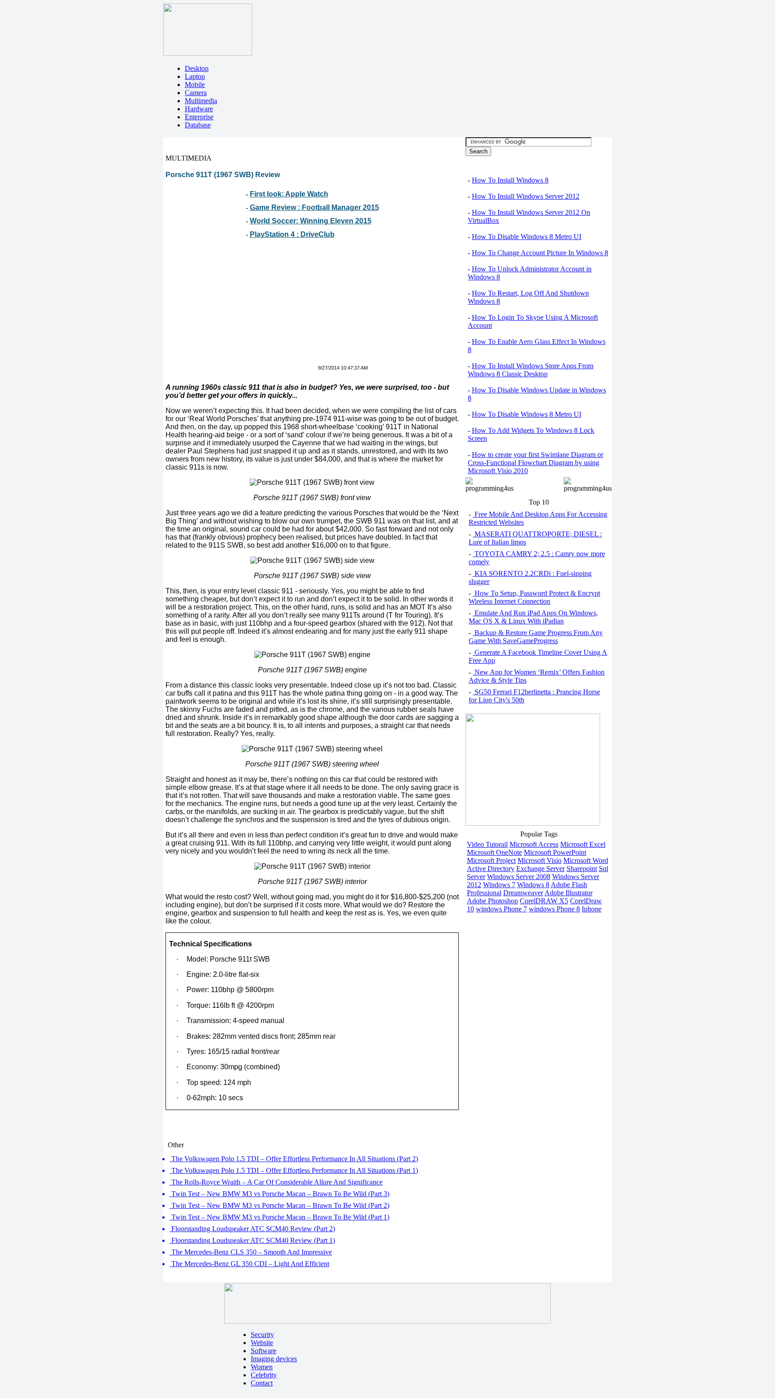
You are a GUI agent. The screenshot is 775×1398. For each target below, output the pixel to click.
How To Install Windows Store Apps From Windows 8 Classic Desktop (530, 370)
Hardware (199, 109)
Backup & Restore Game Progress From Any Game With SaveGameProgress (536, 637)
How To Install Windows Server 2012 (525, 196)
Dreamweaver (523, 893)
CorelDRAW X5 (544, 901)
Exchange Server (540, 868)
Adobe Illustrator (568, 893)
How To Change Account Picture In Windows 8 (540, 253)
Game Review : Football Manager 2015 (314, 207)
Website (262, 1342)
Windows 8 (533, 884)
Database (198, 125)
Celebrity (264, 1375)
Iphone (591, 909)
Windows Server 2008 (518, 876)
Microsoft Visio (540, 860)
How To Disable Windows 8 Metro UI (526, 236)
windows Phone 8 (554, 909)
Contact (262, 1383)
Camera (196, 92)
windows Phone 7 (501, 909)
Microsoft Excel (582, 844)
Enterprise (199, 117)
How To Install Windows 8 (510, 180)
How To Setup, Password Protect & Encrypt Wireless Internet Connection (534, 597)
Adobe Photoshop (492, 901)
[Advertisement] (240, 307)
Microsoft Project (491, 860)
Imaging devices (274, 1359)
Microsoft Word (585, 860)
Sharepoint (581, 868)
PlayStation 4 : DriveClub (292, 234)
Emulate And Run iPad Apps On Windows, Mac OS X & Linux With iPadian (533, 617)
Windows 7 (499, 884)
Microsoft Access (533, 844)
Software (263, 1350)
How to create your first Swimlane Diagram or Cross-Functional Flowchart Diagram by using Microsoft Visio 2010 (535, 463)
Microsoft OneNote (494, 852)
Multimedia (201, 101)
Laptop (195, 76)
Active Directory (490, 868)
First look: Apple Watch (289, 194)
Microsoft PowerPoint (555, 852)
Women (262, 1367)
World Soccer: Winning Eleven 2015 (310, 221)
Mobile (195, 84)
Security (262, 1334)
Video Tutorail (487, 844)
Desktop (197, 68)
